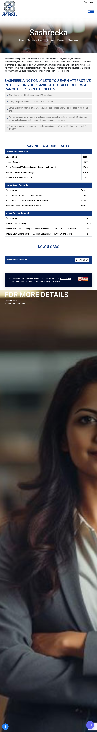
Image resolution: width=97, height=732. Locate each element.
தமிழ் (92, 2)
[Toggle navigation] (90, 11)
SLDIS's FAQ (60, 281)
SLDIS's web (65, 278)
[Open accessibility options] (5, 726)
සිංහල (86, 2)
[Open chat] (90, 725)
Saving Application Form (46, 259)
